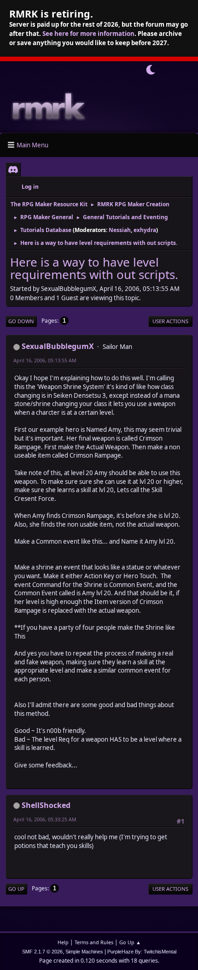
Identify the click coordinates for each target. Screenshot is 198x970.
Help (63, 942)
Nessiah (120, 230)
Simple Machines (84, 951)
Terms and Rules (94, 942)
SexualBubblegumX (58, 346)
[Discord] (13, 169)
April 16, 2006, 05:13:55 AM (44, 360)
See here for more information (88, 33)
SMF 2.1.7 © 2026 (42, 951)
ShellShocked (46, 805)
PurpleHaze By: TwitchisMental (141, 951)
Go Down (21, 321)
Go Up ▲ (130, 942)
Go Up (16, 888)
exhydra (145, 230)
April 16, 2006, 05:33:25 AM (44, 819)
